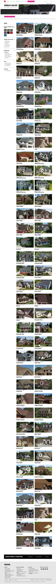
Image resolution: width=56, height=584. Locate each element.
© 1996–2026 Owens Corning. (8, 581)
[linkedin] (45, 569)
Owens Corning (5, 1)
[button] (9, 27)
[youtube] (47, 569)
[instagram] (43, 569)
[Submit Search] (51, 1)
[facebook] (41, 569)
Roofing (5, 3)
